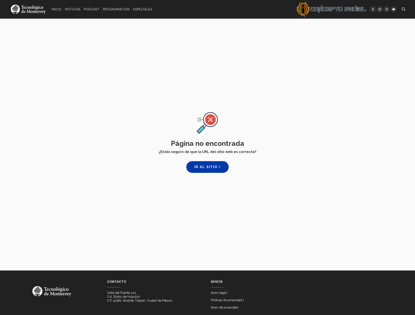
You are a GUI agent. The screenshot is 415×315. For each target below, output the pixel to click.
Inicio (57, 9)
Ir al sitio (206, 167)
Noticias (72, 9)
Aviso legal (218, 292)
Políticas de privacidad (226, 300)
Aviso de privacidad (224, 307)
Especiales (142, 9)
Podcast (91, 9)
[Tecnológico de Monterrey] (28, 9)
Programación (116, 9)
